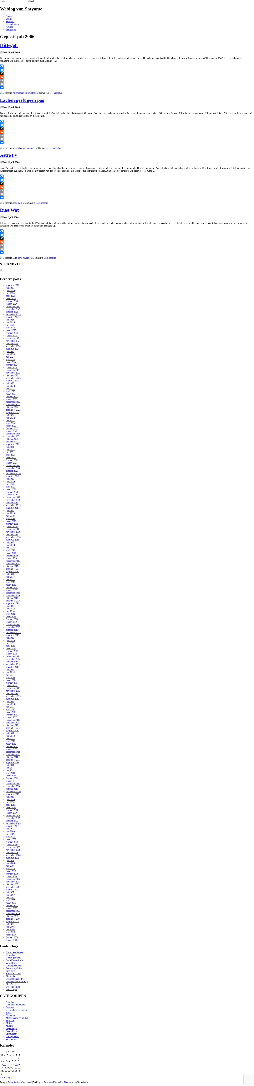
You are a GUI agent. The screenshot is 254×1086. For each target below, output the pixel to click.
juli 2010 (10, 797)
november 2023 (13, 372)
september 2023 (13, 378)
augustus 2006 (12, 921)
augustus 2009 (12, 826)
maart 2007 (11, 903)
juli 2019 (10, 510)
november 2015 (13, 627)
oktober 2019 (12, 502)
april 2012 (10, 741)
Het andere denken (14, 952)
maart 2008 (11, 871)
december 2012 (13, 720)
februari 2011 (12, 778)
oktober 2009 (12, 820)
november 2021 (13, 436)
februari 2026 (12, 301)
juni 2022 (10, 417)
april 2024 (10, 359)
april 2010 (10, 805)
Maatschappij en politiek (23, 148)
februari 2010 (12, 810)
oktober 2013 (12, 693)
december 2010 (13, 783)
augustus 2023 (12, 380)
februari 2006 (12, 937)
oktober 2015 (12, 630)
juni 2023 (10, 386)
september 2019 (13, 505)
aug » (9, 1077)
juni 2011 (10, 767)
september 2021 (13, 441)
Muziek (26, 258)
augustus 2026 (12, 285)
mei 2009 (10, 834)
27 (10, 1071)
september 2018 (13, 537)
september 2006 (13, 919)
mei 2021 (10, 452)
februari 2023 (12, 396)
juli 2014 (10, 669)
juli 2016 (10, 606)
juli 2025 (10, 319)
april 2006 (10, 932)
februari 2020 (12, 492)
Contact (9, 16)
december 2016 (13, 592)
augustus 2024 (12, 349)
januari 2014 (11, 685)
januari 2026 (11, 304)
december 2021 (13, 433)
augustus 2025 (12, 317)
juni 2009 (10, 831)
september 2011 (13, 759)
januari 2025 (11, 335)
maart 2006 (11, 934)
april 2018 (10, 550)
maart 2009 (11, 839)
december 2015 (13, 624)
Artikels (9, 26)
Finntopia (10, 976)
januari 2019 (11, 526)
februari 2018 (12, 555)
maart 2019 (11, 521)
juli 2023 (10, 383)
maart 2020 (11, 489)
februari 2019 (12, 524)
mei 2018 (10, 547)
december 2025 (13, 306)
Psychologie (18, 93)
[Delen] (127, 87)
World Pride (11, 963)
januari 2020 (11, 494)
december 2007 (13, 879)
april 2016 (10, 614)
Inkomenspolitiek (14, 968)
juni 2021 (10, 449)
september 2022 (13, 410)
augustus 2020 (12, 476)
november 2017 (13, 563)
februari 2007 (12, 905)
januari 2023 (11, 399)
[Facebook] (127, 66)
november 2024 (13, 341)
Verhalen (10, 21)
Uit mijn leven (12, 1036)
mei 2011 (10, 770)
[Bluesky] (127, 70)
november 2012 (13, 722)
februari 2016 (12, 619)
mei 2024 (10, 357)
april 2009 (10, 836)
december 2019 (13, 497)
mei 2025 (10, 325)
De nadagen (11, 955)
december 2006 (13, 911)
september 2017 (13, 569)
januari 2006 (11, 940)
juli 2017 (10, 574)
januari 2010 (11, 812)
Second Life (11, 1031)
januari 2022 (11, 431)
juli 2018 (10, 542)
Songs (9, 19)
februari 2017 (12, 587)
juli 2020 (10, 478)
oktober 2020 (12, 471)
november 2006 (13, 913)
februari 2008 (12, 873)
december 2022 (13, 402)
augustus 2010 (12, 794)
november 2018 (13, 531)
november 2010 (13, 786)
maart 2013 (11, 712)
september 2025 (13, 314)
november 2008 (13, 850)
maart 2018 (11, 553)
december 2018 (13, 529)
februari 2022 (12, 428)
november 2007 (13, 881)
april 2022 (10, 423)
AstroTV (8, 155)
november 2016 (13, 595)
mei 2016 (10, 611)
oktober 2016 (12, 598)
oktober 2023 (12, 375)
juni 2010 (10, 799)
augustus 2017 (12, 571)
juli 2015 (10, 638)
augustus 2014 (12, 667)
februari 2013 (12, 714)
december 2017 (13, 561)
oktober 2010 (12, 789)
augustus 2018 (12, 539)
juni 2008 (10, 863)
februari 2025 (12, 333)
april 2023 (10, 391)
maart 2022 (11, 425)
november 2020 (13, 468)
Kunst (8, 1012)
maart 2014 (11, 680)
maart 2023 (11, 394)
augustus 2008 (12, 858)
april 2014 (10, 677)
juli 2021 (10, 447)
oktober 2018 (12, 534)
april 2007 (10, 900)
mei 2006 (10, 929)
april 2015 (10, 645)
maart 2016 (11, 616)
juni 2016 (10, 608)
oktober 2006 (12, 916)
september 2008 (13, 855)
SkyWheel (11, 984)
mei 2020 (10, 484)
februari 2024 (12, 364)
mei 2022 (10, 420)
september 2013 (13, 696)
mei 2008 (10, 865)
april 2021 (10, 455)
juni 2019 (10, 513)
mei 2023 (10, 388)
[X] (127, 73)
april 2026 (10, 296)
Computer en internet (15, 1004)
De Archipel (11, 989)
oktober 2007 (12, 884)
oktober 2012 (12, 725)
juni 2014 (10, 672)
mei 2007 (10, 897)
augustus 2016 (12, 603)
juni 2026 (10, 290)
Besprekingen (12, 24)
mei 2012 (10, 738)
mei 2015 (10, 643)
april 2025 (10, 327)
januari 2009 (11, 844)
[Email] (127, 80)
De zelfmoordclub (14, 960)
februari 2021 (12, 460)
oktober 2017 (12, 566)
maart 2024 (11, 362)
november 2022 (13, 404)
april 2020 (10, 486)
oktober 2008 (12, 852)
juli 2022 (10, 415)
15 (16, 1064)
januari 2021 (11, 463)
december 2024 (13, 338)
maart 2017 (11, 585)
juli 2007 (10, 892)
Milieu (9, 1023)
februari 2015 (12, 651)
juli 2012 (10, 733)
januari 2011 (11, 781)
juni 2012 (10, 736)
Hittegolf (9, 45)
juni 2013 (10, 704)
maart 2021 (11, 457)
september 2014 (13, 664)
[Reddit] (127, 77)
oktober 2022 (12, 407)
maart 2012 (11, 744)
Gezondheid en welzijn (16, 1010)
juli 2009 (10, 828)
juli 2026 (10, 288)
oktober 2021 (12, 439)
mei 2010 (10, 802)
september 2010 (13, 791)
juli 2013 (10, 701)
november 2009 (13, 818)
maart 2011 (11, 775)
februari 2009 (12, 842)
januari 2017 (11, 590)
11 (4, 1064)
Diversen (10, 1007)
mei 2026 (10, 293)
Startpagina (11, 29)
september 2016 (13, 600)
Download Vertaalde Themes (57, 1082)
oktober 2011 (12, 757)
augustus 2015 (12, 635)
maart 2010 (11, 807)
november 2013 (13, 691)
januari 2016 (11, 622)
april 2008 (10, 868)
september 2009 (13, 823)
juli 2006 (10, 924)
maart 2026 (11, 298)
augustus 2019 (12, 508)
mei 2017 (10, 579)
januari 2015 (11, 653)
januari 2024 (11, 367)
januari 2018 (11, 558)
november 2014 (13, 659)
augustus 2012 (12, 730)
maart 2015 (11, 648)
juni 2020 (10, 481)
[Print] (127, 84)
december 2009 (13, 815)
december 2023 (13, 370)
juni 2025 (10, 322)
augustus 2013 (12, 698)
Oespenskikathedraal (15, 979)
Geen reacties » (57, 93)
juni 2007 (10, 895)
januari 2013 (11, 717)
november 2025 (13, 309)
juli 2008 (10, 860)
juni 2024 (10, 354)
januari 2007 (11, 908)
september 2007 (13, 887)
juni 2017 (10, 577)
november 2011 (13, 754)
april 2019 (10, 518)
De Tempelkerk (13, 987)
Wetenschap (11, 1039)
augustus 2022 (12, 412)
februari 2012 (12, 746)
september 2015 (13, 632)
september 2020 (13, 473)
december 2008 (13, 847)
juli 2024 (10, 351)
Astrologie (17, 203)
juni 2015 (10, 640)
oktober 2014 (12, 661)
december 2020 (13, 465)
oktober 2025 (12, 311)
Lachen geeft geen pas (22, 100)
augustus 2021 (12, 444)
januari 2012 (11, 749)
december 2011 (13, 752)
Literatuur (10, 1015)
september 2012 (13, 728)
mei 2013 (10, 706)
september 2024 (13, 346)
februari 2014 (12, 683)
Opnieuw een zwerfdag (17, 981)
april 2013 (10, 709)
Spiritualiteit (30, 93)
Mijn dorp (17, 258)
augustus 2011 (12, 762)
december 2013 (13, 688)
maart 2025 (11, 330)
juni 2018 (10, 545)
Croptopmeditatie (14, 965)
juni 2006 (10, 926)
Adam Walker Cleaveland (20, 1082)
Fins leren (10, 971)
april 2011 (10, 773)
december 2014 (13, 656)
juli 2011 (10, 765)
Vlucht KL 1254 (13, 973)
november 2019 (13, 500)
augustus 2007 (12, 889)
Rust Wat (9, 210)
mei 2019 (10, 516)
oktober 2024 (12, 343)
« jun (2, 1077)
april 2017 (10, 582)
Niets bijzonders (13, 957)
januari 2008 (11, 876)
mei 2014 (10, 675)
